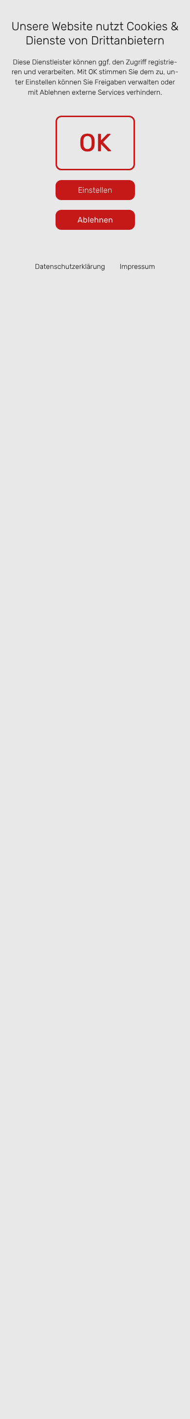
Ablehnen (95, 219)
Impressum (137, 267)
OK (95, 143)
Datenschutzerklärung (70, 267)
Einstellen (95, 190)
